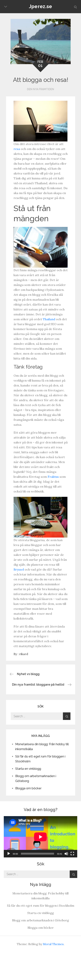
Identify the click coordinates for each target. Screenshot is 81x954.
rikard (23, 654)
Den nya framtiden (40, 89)
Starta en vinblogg (28, 768)
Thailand (49, 319)
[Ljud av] (66, 854)
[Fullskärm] (72, 854)
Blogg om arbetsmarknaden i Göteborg (40, 920)
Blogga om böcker (28, 788)
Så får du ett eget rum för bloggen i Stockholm (40, 905)
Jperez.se (40, 6)
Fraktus (53, 477)
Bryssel (19, 569)
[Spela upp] (9, 854)
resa (17, 149)
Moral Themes (53, 944)
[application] (40, 836)
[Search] (66, 716)
